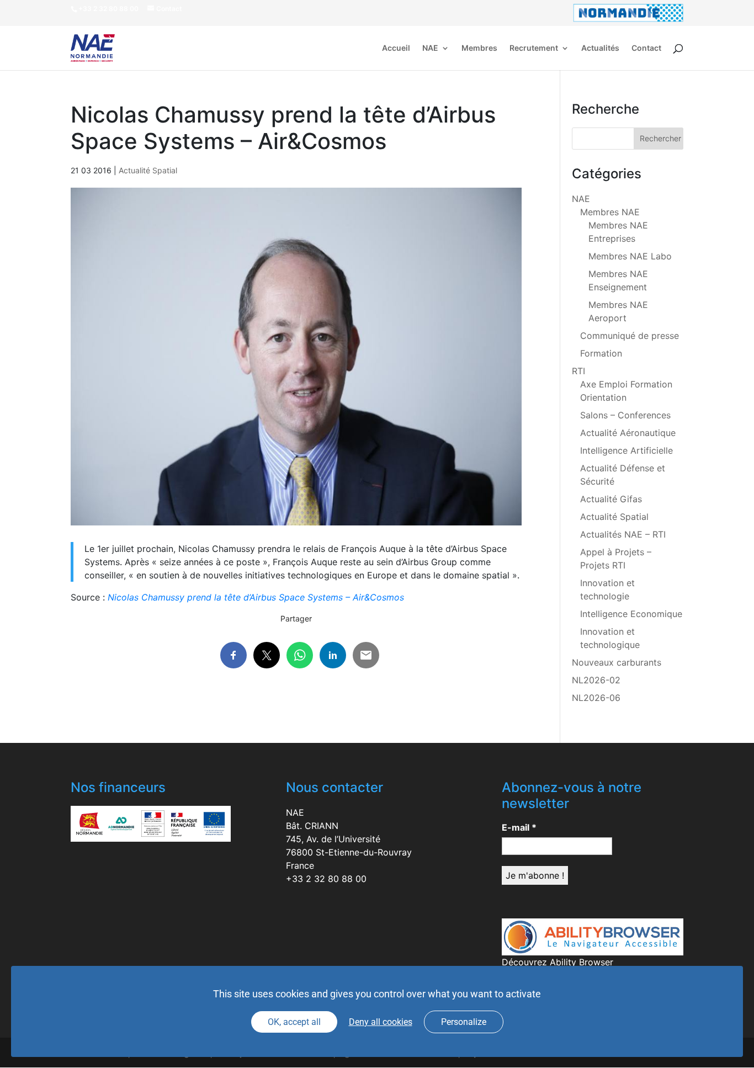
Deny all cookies (380, 1022)
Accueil (396, 48)
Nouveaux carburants (616, 662)
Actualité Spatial (148, 170)
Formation (601, 353)
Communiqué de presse (629, 335)
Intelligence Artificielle (626, 450)
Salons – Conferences (625, 415)
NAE (430, 48)
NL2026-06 (596, 697)
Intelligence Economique (631, 613)
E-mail (519, 827)
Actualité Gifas (611, 498)
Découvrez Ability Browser (557, 962)
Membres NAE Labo (630, 256)
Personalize (463, 1022)
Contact (646, 48)
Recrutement (533, 48)
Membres (479, 48)
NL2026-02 (596, 680)
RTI (578, 370)
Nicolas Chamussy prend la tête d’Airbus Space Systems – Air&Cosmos (256, 597)
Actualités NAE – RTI (623, 534)
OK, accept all (294, 1022)
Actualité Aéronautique (628, 432)
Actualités (600, 48)
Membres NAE (610, 211)
